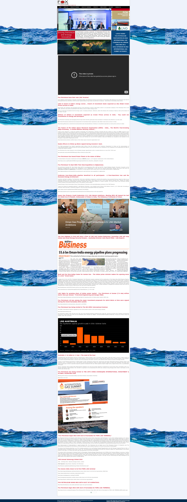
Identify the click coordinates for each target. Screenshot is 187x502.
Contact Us (118, 7)
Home (60, 7)
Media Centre (103, 7)
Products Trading (75, 7)
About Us (66, 7)
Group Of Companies (86, 7)
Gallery (111, 7)
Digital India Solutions (117, 500)
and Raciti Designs (126, 500)
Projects (96, 7)
